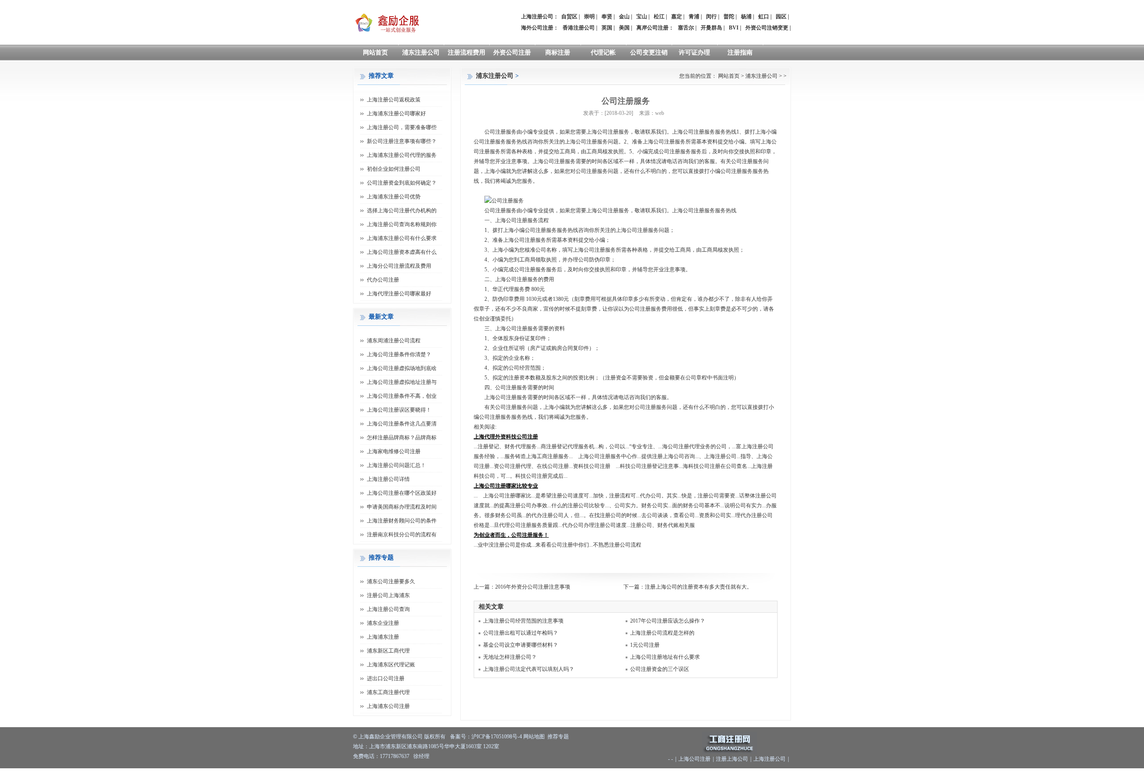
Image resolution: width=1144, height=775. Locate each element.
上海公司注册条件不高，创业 (402, 396)
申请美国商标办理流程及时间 (402, 507)
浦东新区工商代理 (388, 651)
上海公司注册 (694, 759)
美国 (624, 28)
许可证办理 (694, 52)
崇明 (589, 16)
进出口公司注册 (385, 678)
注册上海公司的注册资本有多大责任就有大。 (698, 587)
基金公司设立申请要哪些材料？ (520, 645)
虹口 (763, 16)
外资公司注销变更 (766, 28)
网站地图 (534, 736)
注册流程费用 (466, 52)
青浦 (694, 16)
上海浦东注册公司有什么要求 (402, 238)
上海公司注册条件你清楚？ (399, 354)
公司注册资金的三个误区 (659, 669)
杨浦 (746, 16)
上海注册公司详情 (388, 479)
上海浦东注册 (383, 637)
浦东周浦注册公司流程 (394, 340)
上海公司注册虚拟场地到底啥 (402, 368)
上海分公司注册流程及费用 (399, 266)
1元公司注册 (645, 645)
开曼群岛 (711, 28)
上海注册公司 (769, 759)
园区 (781, 16)
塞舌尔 (686, 28)
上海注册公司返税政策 (394, 100)
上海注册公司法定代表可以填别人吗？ (528, 669)
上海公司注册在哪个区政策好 (402, 493)
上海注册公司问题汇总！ (396, 465)
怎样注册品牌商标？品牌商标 (402, 437)
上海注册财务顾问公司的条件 (402, 521)
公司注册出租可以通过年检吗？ (520, 633)
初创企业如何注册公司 (394, 169)
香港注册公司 (579, 28)
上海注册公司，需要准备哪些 (402, 127)
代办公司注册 (383, 280)
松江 (659, 16)
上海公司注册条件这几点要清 (402, 424)
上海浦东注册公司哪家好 (396, 113)
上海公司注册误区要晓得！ (399, 410)
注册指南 (740, 52)
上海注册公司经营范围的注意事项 (523, 621)
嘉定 (676, 16)
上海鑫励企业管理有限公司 (390, 736)
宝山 (641, 16)
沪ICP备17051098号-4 (496, 736)
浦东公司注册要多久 (391, 581)
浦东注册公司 (421, 52)
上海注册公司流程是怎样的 (662, 633)
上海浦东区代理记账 (391, 664)
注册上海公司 (732, 759)
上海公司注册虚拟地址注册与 (402, 382)
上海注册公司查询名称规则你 (402, 224)
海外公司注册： (540, 28)
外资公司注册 (512, 52)
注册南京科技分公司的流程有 (402, 534)
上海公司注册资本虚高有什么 (402, 252)
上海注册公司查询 (388, 609)
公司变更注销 (649, 52)
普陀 (728, 16)
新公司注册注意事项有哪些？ (402, 141)
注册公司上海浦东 (388, 595)
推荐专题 (558, 736)
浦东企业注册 (383, 623)
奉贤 (606, 16)
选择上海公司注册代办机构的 (402, 210)
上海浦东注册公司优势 (394, 197)
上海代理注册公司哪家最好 (399, 294)
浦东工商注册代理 (388, 692)
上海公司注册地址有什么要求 (665, 657)
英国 (606, 28)
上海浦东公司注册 (388, 706)
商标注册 (557, 52)
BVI (734, 28)
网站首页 (375, 52)
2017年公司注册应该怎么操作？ (667, 621)
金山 (624, 16)
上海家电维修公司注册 (394, 451)
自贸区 (569, 16)
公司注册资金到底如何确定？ (402, 183)
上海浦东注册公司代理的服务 (402, 155)
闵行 (711, 16)
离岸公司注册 (652, 28)
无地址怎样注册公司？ (510, 657)
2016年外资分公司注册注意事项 (532, 587)
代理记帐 (603, 52)
